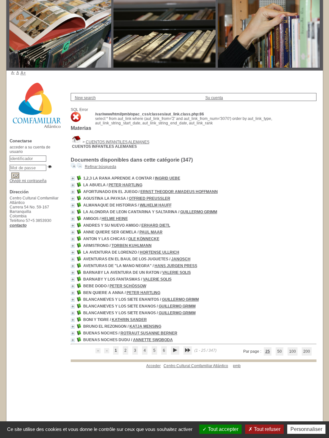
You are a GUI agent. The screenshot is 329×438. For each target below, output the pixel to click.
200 (306, 351)
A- (13, 72)
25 (267, 351)
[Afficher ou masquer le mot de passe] (50, 167)
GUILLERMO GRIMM (198, 212)
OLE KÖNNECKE (143, 239)
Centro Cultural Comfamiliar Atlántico (196, 366)
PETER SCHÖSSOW (128, 286)
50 (279, 351)
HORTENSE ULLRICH (159, 252)
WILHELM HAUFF (156, 205)
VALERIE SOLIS (176, 272)
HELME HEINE (115, 218)
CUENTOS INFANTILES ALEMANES (117, 142)
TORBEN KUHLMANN (131, 245)
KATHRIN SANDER (129, 319)
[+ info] (73, 178)
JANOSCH (181, 259)
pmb (237, 366)
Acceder (153, 366)
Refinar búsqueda (100, 166)
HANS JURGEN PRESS (176, 266)
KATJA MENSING (145, 326)
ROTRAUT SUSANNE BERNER (148, 333)
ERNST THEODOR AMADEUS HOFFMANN (179, 192)
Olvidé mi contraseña (28, 181)
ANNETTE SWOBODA (153, 340)
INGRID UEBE (167, 178)
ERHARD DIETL (155, 225)
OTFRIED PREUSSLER (149, 198)
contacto (18, 225)
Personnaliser (306, 429)
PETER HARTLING (125, 185)
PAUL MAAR (151, 232)
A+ (23, 73)
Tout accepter (222, 429)
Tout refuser (266, 429)
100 (292, 351)
